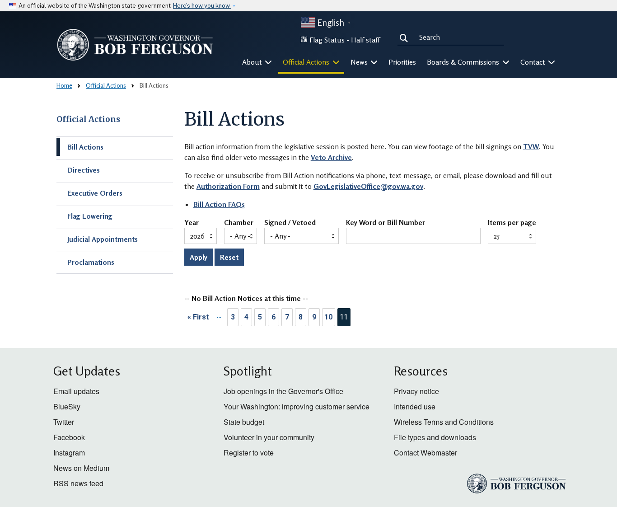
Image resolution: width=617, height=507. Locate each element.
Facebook (69, 437)
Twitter (63, 422)
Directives (83, 169)
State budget (244, 422)
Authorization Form (228, 186)
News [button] (360, 61)
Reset (229, 257)
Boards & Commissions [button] (464, 61)
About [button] (253, 61)
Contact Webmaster (425, 452)
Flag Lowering (89, 216)
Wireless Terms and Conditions (444, 422)
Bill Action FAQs (219, 204)
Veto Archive (331, 157)
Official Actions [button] (307, 61)
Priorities (402, 61)
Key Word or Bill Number (385, 223)
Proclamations (90, 262)
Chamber (238, 223)
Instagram (69, 452)
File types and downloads (435, 437)
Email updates (76, 391)
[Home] (135, 45)
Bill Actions (85, 146)
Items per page (512, 223)
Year (191, 223)
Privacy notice (416, 391)
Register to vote (249, 452)
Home (64, 85)
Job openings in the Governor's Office (283, 391)
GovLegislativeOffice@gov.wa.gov (368, 186)
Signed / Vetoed (290, 223)
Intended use (414, 406)
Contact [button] (533, 61)
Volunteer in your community (269, 437)
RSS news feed (78, 483)
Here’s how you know (202, 5)
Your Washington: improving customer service (296, 406)
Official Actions (106, 85)
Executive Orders (94, 192)
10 (328, 317)
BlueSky (66, 406)
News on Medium (81, 468)
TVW (531, 146)
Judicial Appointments (102, 239)
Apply (198, 257)
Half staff (365, 39)
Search (405, 37)
